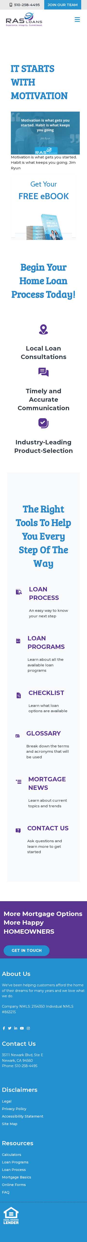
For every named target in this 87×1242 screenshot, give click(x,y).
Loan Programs (15, 1162)
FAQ (5, 1192)
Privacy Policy (14, 1109)
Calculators (11, 1154)
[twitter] (9, 1028)
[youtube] (22, 1028)
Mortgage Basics (16, 1177)
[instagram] (28, 1028)
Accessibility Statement (22, 1116)
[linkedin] (15, 1028)
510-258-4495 (26, 4)
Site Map (9, 1124)
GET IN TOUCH (27, 950)
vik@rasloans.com (17, 1071)
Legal (6, 1101)
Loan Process (14, 1170)
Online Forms (14, 1185)
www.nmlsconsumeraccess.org (28, 1017)
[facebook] (4, 1028)
